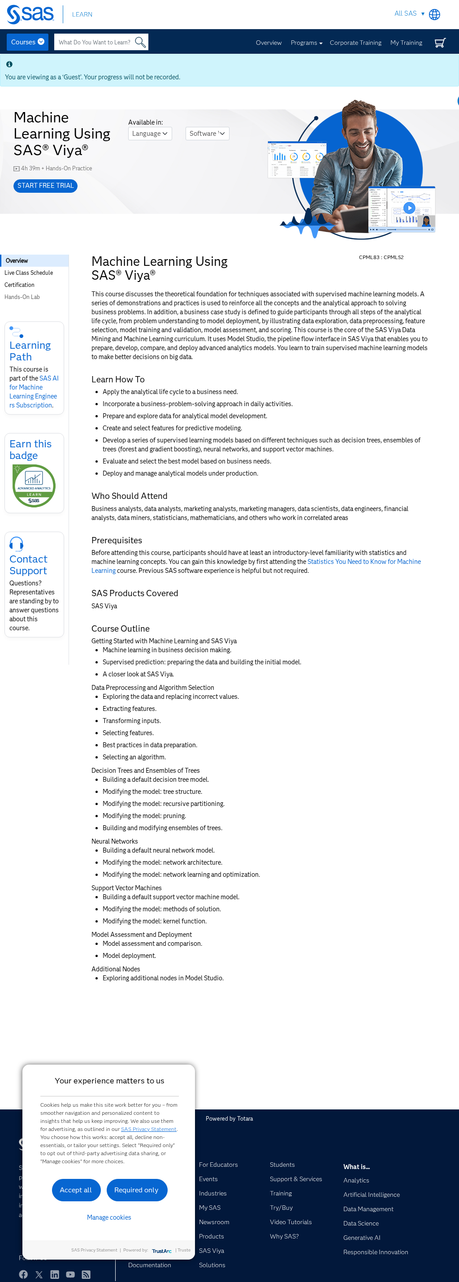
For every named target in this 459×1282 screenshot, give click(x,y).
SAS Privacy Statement (149, 1129)
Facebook (23, 1274)
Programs (304, 43)
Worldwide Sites (434, 14)
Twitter (39, 1274)
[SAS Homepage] (35, 14)
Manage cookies (109, 1217)
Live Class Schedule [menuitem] (28, 272)
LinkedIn (54, 1274)
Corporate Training (355, 43)
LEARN (82, 14)
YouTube (70, 1274)
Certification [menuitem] (19, 285)
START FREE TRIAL (45, 186)
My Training (406, 43)
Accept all (76, 1190)
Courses (23, 42)
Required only (136, 1190)
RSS (86, 1274)
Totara (245, 1118)
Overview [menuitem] (17, 260)
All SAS (405, 13)
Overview (269, 43)
